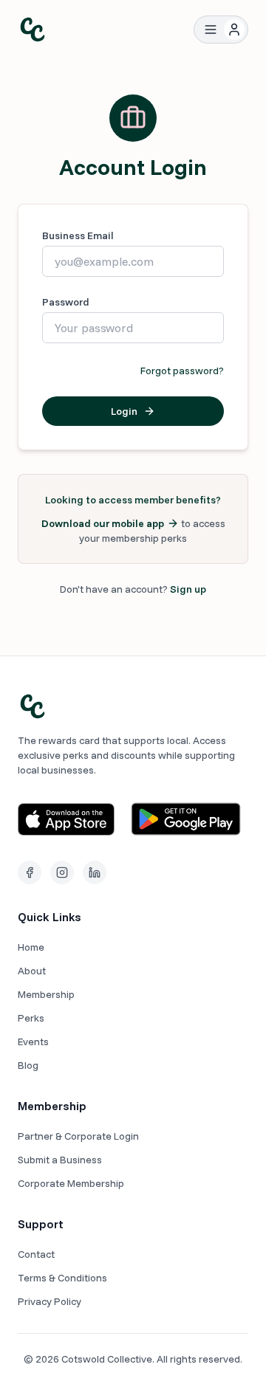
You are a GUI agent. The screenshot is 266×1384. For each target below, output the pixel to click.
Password (65, 302)
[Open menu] (210, 29)
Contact (36, 1254)
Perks (31, 1018)
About (32, 970)
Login (124, 411)
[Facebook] (29, 872)
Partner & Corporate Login (78, 1136)
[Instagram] (62, 872)
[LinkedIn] (94, 872)
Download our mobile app (102, 523)
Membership (46, 994)
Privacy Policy (49, 1301)
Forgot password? (182, 370)
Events (33, 1041)
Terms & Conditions (62, 1277)
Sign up (188, 589)
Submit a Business (60, 1159)
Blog (28, 1065)
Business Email (78, 235)
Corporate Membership (71, 1183)
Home (31, 947)
